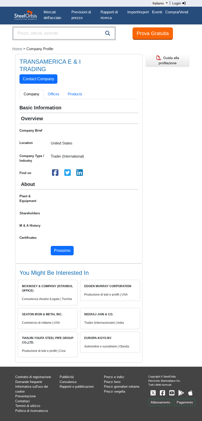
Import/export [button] (138, 12)
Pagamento (185, 402)
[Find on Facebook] (55, 174)
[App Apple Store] (190, 393)
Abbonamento (160, 402)
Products (75, 94)
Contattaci (22, 401)
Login (177, 3)
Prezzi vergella (114, 391)
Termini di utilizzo (27, 406)
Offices (53, 94)
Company (31, 94)
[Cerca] (108, 33)
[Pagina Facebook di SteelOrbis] (162, 393)
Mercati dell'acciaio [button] (52, 15)
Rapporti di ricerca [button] (109, 15)
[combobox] (64, 33)
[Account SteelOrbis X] (153, 393)
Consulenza (68, 382)
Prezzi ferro (112, 382)
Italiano (158, 3)
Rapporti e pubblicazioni (77, 386)
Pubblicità (67, 377)
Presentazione (25, 396)
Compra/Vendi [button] (176, 12)
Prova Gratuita (153, 33)
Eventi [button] (157, 12)
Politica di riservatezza (31, 411)
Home (17, 49)
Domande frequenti (28, 382)
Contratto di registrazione (33, 377)
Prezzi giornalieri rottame (121, 386)
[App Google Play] (181, 393)
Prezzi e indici (114, 377)
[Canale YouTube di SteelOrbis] (171, 393)
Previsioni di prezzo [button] (81, 15)
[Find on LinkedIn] (79, 174)
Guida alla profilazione (169, 60)
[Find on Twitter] (67, 174)
